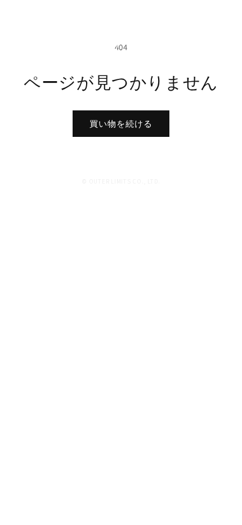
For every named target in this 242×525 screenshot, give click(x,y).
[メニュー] (224, 16)
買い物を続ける (121, 123)
